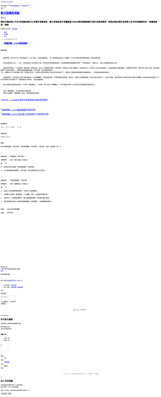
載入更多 (3, 293)
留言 (13, 280)
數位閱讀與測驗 (10, 12)
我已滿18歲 (4, 393)
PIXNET (68, 373)
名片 (5, 36)
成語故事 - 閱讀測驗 (17, 287)
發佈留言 (3, 303)
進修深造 (13, 285)
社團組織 (14, 29)
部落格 (6, 34)
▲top (2, 290)
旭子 (2, 271)
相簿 (5, 32)
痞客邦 (10, 280)
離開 (10, 393)
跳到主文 (3, 17)
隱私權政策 (90, 373)
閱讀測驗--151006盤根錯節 (16, 43)
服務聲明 (96, 373)
